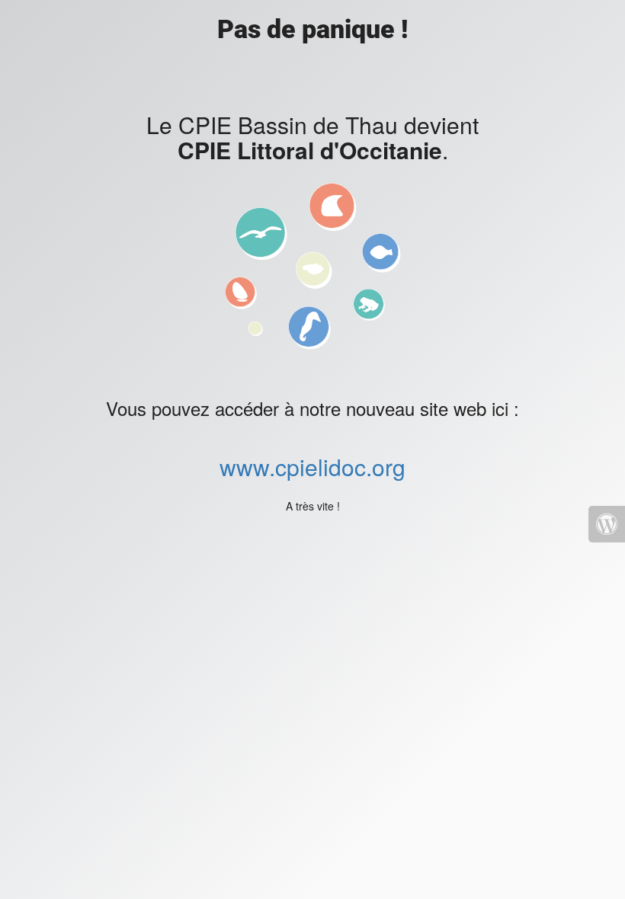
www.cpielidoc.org (312, 466)
